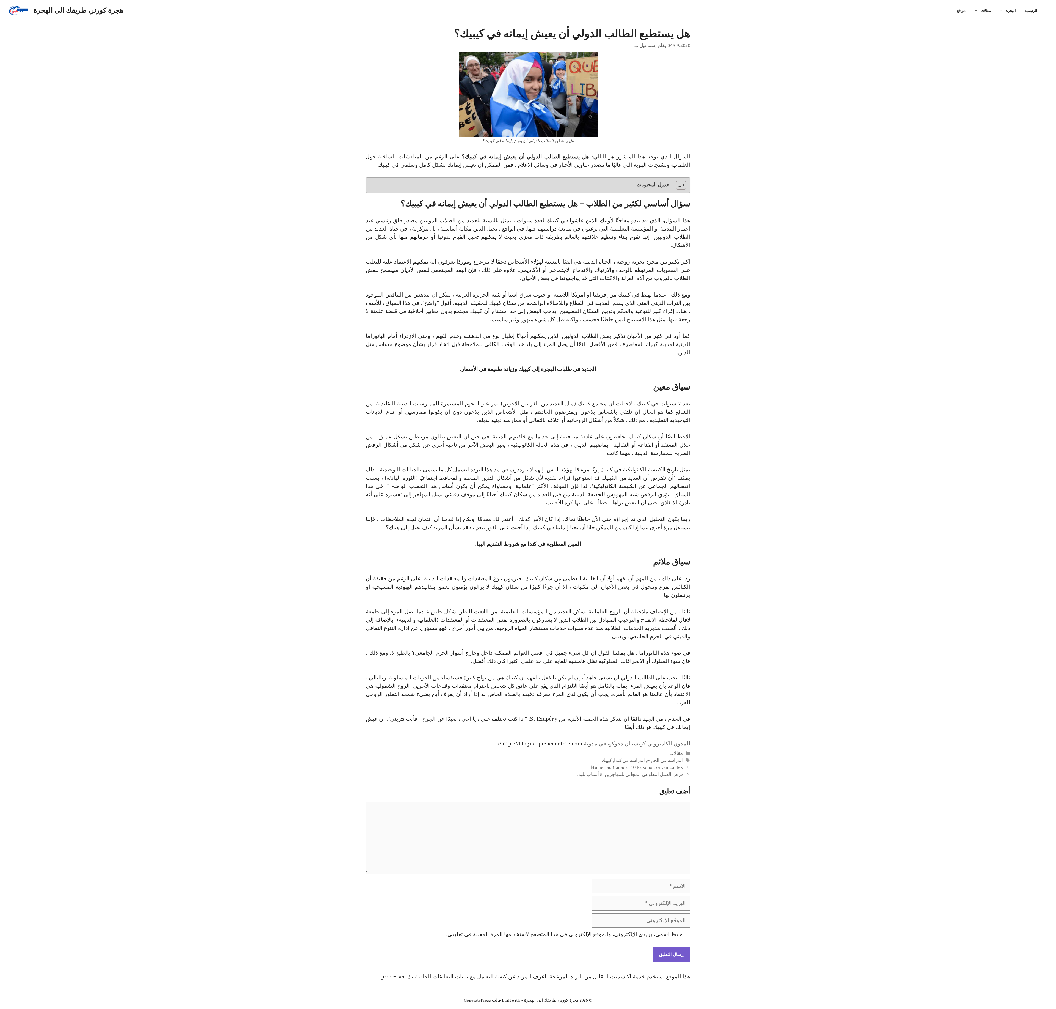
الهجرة (1011, 10)
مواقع (961, 10)
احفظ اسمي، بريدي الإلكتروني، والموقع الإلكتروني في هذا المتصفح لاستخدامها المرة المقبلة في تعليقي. (565, 934)
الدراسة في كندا (629, 761)
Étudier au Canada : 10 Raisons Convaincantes (636, 767)
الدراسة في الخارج (665, 761)
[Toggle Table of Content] (678, 185)
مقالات (986, 10)
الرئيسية (1031, 10)
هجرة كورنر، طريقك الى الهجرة (78, 10)
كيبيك (607, 761)
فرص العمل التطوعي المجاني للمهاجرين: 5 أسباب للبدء (629, 775)
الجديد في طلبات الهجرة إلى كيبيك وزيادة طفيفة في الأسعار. (528, 369)
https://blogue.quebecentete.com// (540, 743)
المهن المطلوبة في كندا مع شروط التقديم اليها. (528, 544)
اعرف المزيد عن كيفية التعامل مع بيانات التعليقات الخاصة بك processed (463, 976)
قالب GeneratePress (482, 1000)
